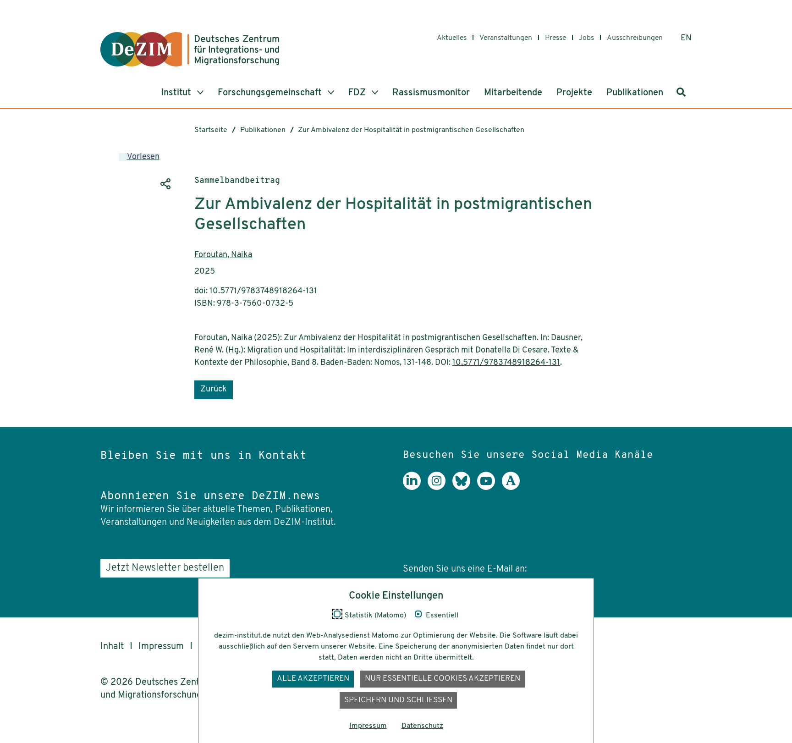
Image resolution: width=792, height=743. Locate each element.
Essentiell (442, 615)
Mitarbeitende (513, 93)
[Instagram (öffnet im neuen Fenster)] (440, 487)
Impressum (161, 646)
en (686, 38)
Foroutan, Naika (223, 255)
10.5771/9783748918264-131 (263, 291)
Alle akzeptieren (313, 678)
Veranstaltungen (505, 38)
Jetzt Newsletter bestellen (165, 568)
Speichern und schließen (398, 700)
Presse (555, 38)
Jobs (586, 38)
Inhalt (112, 646)
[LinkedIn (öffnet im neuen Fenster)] (415, 487)
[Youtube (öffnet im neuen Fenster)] (489, 487)
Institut (177, 93)
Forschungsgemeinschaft (271, 93)
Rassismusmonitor (431, 93)
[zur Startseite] (189, 49)
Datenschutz (422, 726)
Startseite (210, 130)
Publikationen (634, 93)
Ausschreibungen (635, 38)
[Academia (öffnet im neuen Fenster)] (514, 487)
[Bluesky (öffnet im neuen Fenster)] (464, 487)
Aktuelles (452, 38)
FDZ (358, 93)
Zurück (213, 389)
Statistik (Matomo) (375, 615)
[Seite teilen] (164, 184)
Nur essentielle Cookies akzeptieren (442, 678)
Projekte (574, 93)
